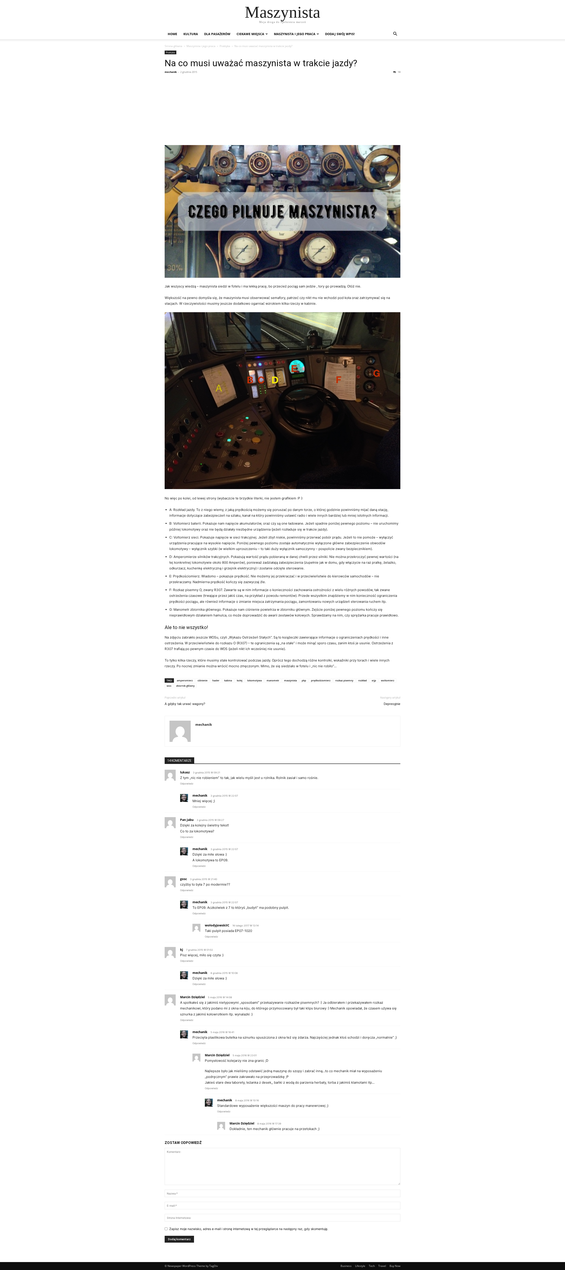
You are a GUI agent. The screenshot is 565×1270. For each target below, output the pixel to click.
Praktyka (225, 46)
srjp (374, 680)
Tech (372, 1266)
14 (398, 72)
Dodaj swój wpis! (340, 34)
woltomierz (387, 680)
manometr (273, 680)
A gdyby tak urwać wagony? (185, 704)
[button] (395, 34)
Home (172, 34)
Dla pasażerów (217, 34)
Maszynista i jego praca (294, 34)
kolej (239, 680)
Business (346, 1266)
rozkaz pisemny (344, 680)
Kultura (190, 34)
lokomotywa (254, 680)
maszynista (290, 680)
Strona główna (173, 46)
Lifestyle (360, 1266)
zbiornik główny (185, 685)
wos (169, 685)
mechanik (171, 72)
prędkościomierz (320, 680)
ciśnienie (202, 680)
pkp (304, 680)
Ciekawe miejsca (250, 34)
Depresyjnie (392, 704)
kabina (228, 680)
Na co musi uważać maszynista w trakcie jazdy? (261, 63)
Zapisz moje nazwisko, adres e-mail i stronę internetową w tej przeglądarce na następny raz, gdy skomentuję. (248, 1229)
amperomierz (185, 680)
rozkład (362, 680)
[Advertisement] (282, 109)
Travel (382, 1266)
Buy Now (395, 1266)
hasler (215, 680)
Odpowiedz (186, 783)
